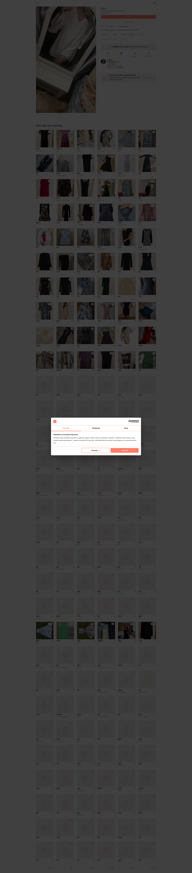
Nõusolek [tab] (66, 428)
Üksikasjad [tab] (96, 428)
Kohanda (94, 450)
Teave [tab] (126, 428)
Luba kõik (124, 450)
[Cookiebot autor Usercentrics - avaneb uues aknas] (130, 421)
